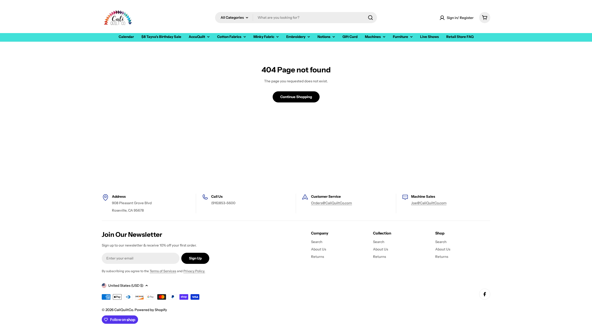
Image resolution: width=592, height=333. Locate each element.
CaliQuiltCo (123, 310)
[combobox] (296, 17)
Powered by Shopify (151, 310)
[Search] (370, 17)
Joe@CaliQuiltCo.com (429, 203)
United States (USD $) (125, 285)
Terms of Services (163, 271)
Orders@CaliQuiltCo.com (331, 203)
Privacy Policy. (194, 271)
